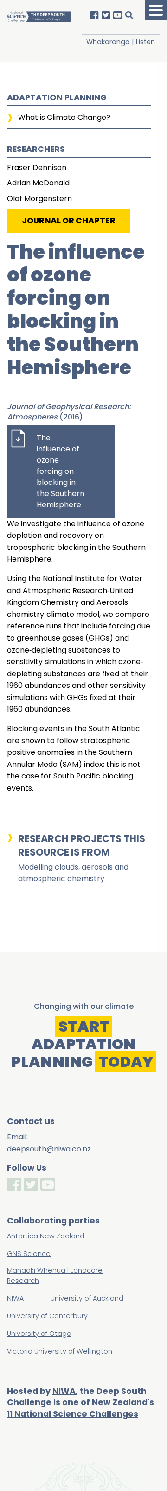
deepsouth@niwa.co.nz (49, 1149)
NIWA (64, 1391)
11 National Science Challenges (72, 1413)
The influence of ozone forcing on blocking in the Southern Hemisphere (60, 471)
